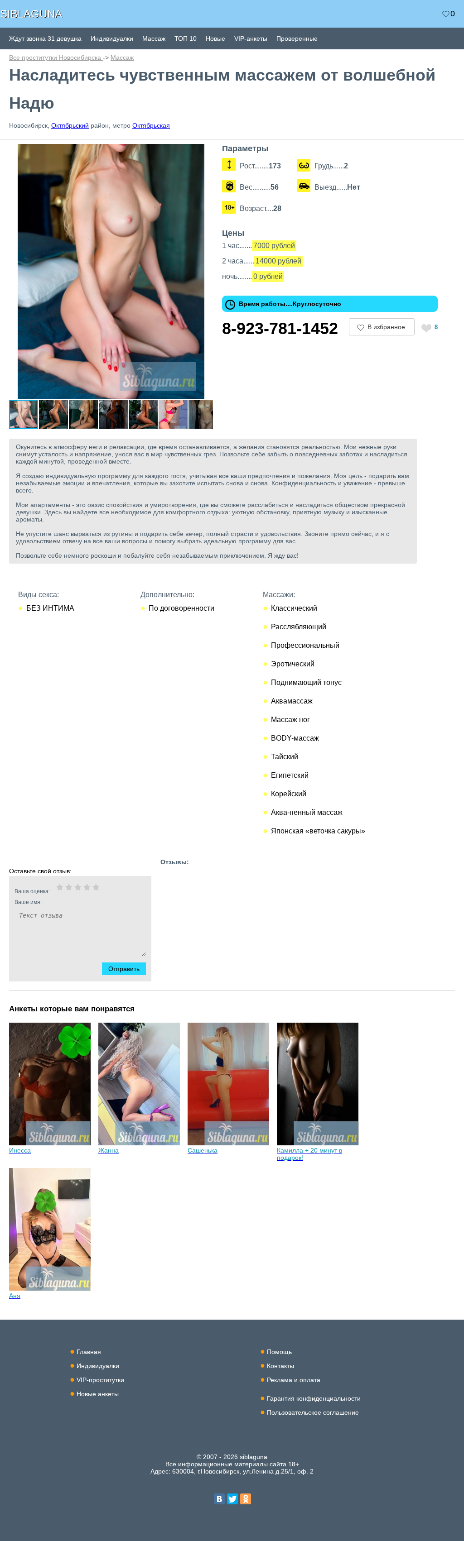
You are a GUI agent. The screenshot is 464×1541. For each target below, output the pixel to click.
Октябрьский (70, 125)
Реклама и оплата (293, 1379)
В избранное (386, 326)
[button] (205, 152)
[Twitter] (232, 1498)
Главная (89, 1351)
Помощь (279, 1351)
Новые (215, 38)
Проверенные (297, 38)
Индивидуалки (112, 38)
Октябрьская (151, 125)
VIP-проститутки (100, 1379)
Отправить (124, 968)
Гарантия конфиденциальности (314, 1398)
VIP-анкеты (250, 38)
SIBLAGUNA (31, 14)
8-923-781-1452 (280, 328)
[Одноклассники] (245, 1498)
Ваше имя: (28, 902)
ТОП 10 (185, 38)
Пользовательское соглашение (313, 1412)
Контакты (280, 1365)
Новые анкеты (98, 1393)
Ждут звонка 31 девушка (45, 38)
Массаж (153, 38)
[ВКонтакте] (219, 1498)
